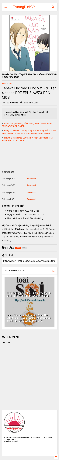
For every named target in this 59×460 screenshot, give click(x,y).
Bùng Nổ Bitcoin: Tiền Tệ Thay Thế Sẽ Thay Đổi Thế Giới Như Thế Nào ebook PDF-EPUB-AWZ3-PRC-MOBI (29, 132)
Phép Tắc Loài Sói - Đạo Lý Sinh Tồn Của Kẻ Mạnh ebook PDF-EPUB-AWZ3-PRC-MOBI (29, 294)
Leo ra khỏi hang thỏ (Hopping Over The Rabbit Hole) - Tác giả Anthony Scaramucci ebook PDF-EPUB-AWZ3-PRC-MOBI (28, 318)
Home (3, 83)
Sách (10, 83)
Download (31, 179)
